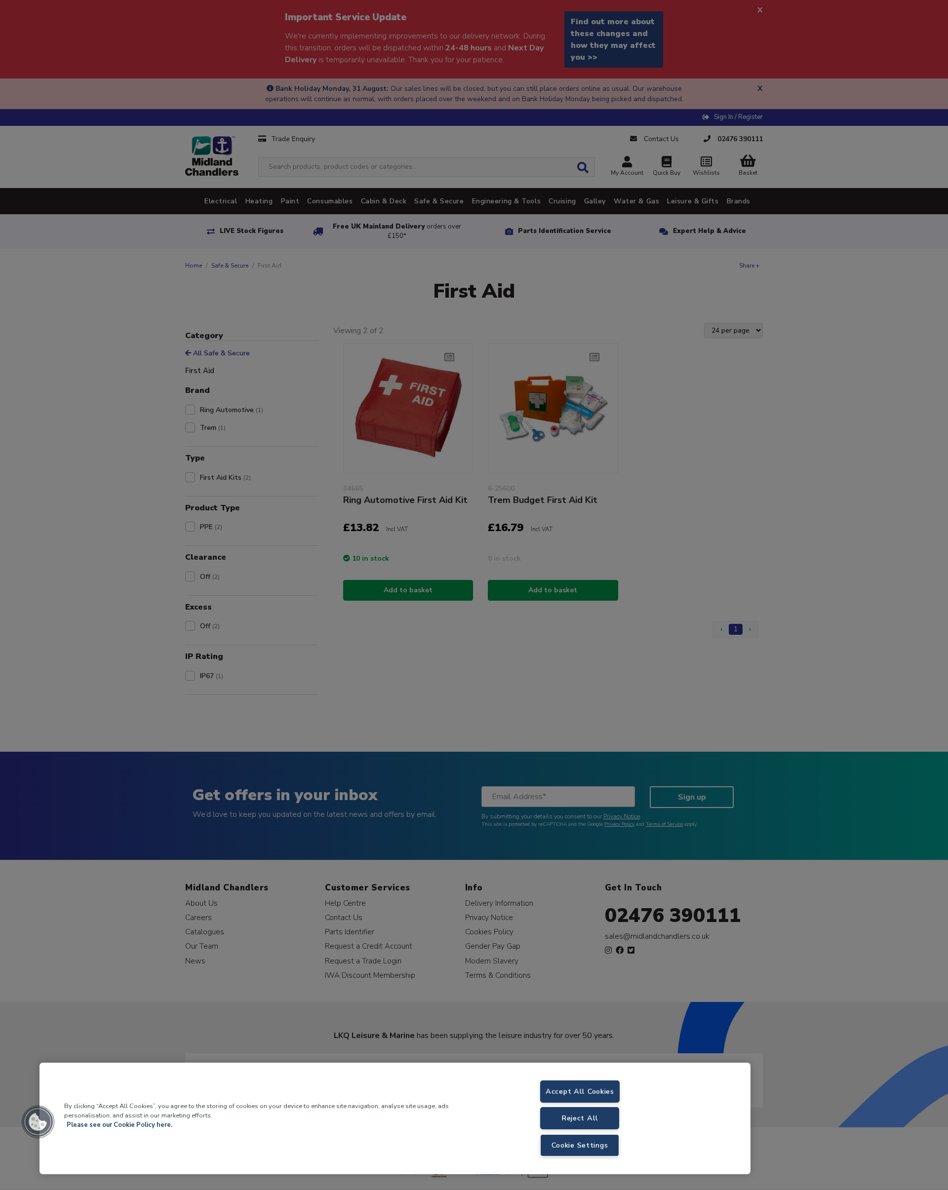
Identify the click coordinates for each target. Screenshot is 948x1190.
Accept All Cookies (580, 1091)
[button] (38, 1122)
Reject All (579, 1118)
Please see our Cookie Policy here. (119, 1124)
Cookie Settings (580, 1145)
